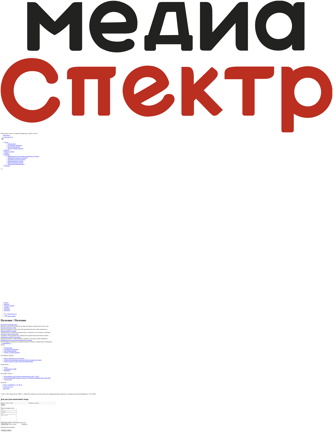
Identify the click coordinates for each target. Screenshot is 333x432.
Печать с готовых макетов (15, 148)
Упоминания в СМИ (10, 369)
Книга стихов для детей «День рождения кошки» (18, 361)
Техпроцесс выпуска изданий (16, 159)
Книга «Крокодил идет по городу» (14, 358)
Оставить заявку (11, 316)
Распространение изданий (15, 162)
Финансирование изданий (15, 161)
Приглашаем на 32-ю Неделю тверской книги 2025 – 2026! (21, 376)
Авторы (6, 153)
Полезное (7, 155)
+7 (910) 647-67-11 (7, 137)
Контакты (7, 165)
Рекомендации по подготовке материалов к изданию (23, 156)
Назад (3, 343)
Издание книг (12, 144)
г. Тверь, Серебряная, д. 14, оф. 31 (12, 385)
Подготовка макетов (14, 147)
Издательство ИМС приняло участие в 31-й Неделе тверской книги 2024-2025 (27, 378)
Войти (3, 405)
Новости (6, 150)
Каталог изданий (9, 151)
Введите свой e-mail (7, 403)
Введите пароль (34, 403)
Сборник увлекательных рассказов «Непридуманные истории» (23, 360)
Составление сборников (15, 145)
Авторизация (8, 379)
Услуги (6, 142)
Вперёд (9, 343)
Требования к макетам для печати (18, 158)
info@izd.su (6, 135)
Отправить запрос (6, 430)
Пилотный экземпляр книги (16, 164)
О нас (6, 367)
